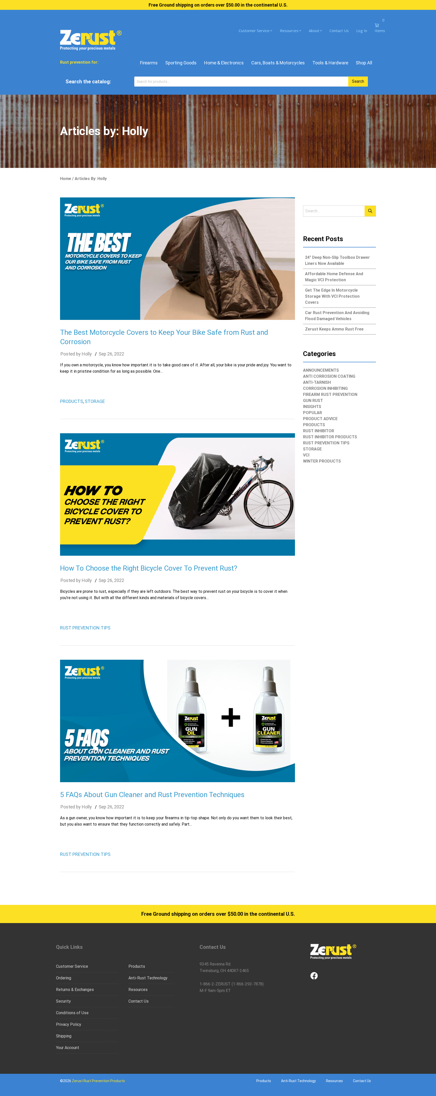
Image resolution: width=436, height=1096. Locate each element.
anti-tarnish (317, 382)
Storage (95, 401)
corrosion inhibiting (325, 388)
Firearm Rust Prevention (330, 394)
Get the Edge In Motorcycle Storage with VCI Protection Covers (332, 296)
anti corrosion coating (329, 376)
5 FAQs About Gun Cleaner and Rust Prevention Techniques (152, 795)
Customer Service (254, 30)
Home (65, 178)
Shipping (63, 1036)
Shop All (364, 62)
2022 (119, 353)
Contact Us (339, 30)
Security (63, 1001)
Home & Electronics (224, 62)
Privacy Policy (68, 1024)
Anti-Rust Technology (148, 978)
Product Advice (320, 418)
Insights (312, 406)
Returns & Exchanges (75, 989)
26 (109, 353)
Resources (289, 30)
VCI (306, 455)
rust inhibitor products (330, 437)
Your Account (67, 1047)
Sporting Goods (181, 62)
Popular (312, 412)
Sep (102, 353)
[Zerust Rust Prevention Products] (91, 39)
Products (71, 401)
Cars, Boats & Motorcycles (278, 62)
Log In (361, 30)
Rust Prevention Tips (85, 627)
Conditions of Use (72, 1012)
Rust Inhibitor (318, 430)
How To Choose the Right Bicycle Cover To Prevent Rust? (148, 568)
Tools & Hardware (330, 62)
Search (358, 81)
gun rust (313, 400)
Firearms (149, 62)
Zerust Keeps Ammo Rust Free (334, 329)
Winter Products (322, 461)
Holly (87, 353)
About (314, 30)
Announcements (321, 370)
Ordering (63, 978)
